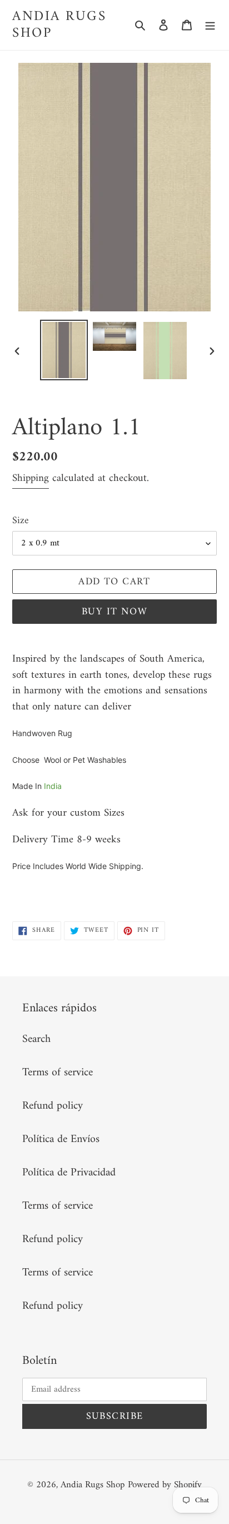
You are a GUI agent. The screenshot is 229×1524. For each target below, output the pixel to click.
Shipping (30, 478)
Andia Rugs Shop (59, 25)
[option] (64, 350)
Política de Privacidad (69, 1173)
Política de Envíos (60, 1139)
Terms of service (57, 1073)
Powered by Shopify (165, 1485)
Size (20, 520)
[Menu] (210, 25)
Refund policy (52, 1106)
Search (36, 1039)
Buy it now (114, 611)
